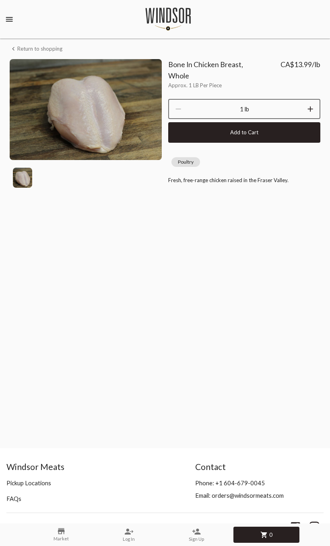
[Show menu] (9, 19)
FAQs (13, 498)
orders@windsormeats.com (248, 495)
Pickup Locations (28, 482)
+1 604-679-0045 (240, 482)
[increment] (310, 109)
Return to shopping (39, 48)
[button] (185, 162)
